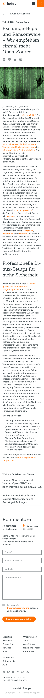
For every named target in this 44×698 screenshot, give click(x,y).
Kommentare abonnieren (30, 527)
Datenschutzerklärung (18, 608)
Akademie (7, 640)
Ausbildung (29, 644)
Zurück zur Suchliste (19, 14)
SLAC (5, 651)
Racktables (7, 233)
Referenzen (28, 651)
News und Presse (31, 648)
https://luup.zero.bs (22, 210)
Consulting (8, 644)
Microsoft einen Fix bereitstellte (18, 150)
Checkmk (28, 230)
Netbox (23, 233)
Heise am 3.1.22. (28, 115)
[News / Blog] (27, 672)
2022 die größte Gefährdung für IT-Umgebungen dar (19, 286)
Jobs (25, 640)
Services (6, 648)
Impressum (8, 657)
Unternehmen (30, 637)
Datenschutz (8, 661)
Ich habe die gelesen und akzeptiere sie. (22, 608)
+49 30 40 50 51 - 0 (16, 677)
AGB (4, 665)
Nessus (10, 216)
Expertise (7, 637)
